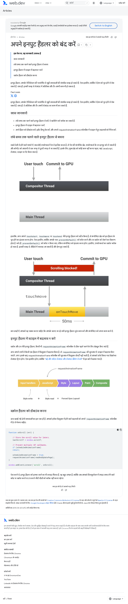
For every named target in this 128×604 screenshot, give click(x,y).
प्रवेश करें (122, 3)
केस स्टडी (7, 561)
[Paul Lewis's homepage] (15, 96)
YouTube (7, 579)
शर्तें (4, 599)
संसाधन (37, 3)
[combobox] (77, 3)
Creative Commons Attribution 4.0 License (63, 500)
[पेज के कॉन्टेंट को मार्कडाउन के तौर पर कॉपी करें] (86, 45)
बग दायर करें (8, 539)
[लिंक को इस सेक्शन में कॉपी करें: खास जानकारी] (29, 113)
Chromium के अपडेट (11, 557)
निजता (10, 599)
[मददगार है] (112, 37)
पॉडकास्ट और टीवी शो (11, 565)
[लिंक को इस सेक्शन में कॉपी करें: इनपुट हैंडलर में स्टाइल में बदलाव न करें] (57, 338)
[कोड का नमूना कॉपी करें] (120, 429)
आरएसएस (7, 587)
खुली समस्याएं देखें (9, 543)
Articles (7, 10)
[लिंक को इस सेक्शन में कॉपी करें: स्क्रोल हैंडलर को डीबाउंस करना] (48, 411)
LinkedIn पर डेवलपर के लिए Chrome (17, 583)
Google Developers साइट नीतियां (42, 503)
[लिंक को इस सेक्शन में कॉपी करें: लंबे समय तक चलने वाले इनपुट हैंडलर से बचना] (66, 137)
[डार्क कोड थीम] (117, 429)
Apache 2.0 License (105, 500)
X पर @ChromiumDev (12, 575)
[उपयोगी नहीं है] (115, 37)
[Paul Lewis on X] (12, 96)
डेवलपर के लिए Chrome (12, 553)
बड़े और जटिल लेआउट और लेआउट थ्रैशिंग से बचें (64, 359)
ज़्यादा (47, 3)
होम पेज (13, 37)
